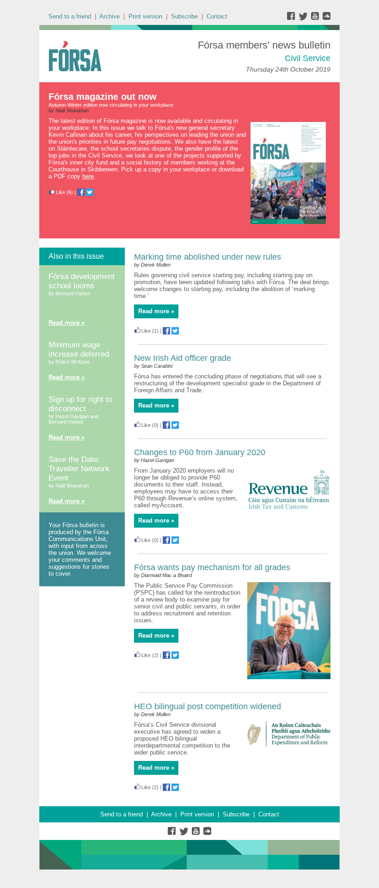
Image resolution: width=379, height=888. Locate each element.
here (88, 176)
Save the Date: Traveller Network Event (79, 468)
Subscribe (184, 16)
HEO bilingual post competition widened (207, 706)
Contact (217, 16)
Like (60, 192)
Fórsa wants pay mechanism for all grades (212, 567)
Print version (145, 16)
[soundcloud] (326, 18)
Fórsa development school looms (82, 281)
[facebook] (293, 18)
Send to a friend (70, 16)
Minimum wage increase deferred (79, 350)
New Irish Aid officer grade (182, 358)
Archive (109, 16)
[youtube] (316, 18)
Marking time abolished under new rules (207, 257)
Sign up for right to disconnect (80, 404)
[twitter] (304, 18)
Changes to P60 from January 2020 (199, 452)
